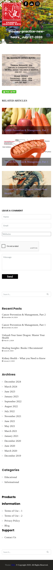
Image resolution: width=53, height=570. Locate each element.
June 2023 (10, 391)
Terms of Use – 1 (13, 510)
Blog (7, 525)
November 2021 (13, 416)
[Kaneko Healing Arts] (11, 14)
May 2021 (10, 426)
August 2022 (11, 406)
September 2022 (13, 401)
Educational (11, 477)
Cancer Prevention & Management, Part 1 (24, 325)
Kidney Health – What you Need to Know (23, 358)
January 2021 (11, 435)
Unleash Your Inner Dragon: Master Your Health (23, 336)
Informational (12, 482)
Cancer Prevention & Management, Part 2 (24, 314)
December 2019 (13, 455)
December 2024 (13, 381)
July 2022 (10, 411)
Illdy (13, 565)
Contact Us (10, 537)
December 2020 (13, 440)
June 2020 (10, 445)
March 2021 (11, 431)
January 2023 (11, 396)
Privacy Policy (12, 520)
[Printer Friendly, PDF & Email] (9, 91)
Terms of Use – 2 (13, 515)
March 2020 (11, 450)
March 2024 (11, 386)
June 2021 (10, 421)
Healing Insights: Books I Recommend (22, 348)
